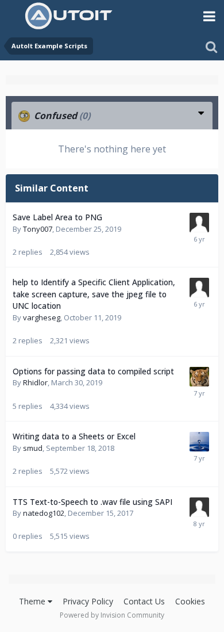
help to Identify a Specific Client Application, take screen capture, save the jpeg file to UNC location (94, 294)
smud (33, 448)
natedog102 (43, 513)
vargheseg (41, 317)
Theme (33, 601)
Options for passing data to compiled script (93, 371)
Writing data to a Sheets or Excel (74, 436)
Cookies (190, 601)
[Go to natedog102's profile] (199, 507)
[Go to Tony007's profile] (199, 222)
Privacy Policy (88, 601)
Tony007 (37, 229)
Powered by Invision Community (112, 615)
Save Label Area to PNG (57, 217)
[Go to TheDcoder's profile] (199, 376)
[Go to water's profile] (199, 441)
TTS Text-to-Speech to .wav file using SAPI (92, 501)
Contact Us (144, 601)
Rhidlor (35, 382)
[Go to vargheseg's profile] (199, 287)
